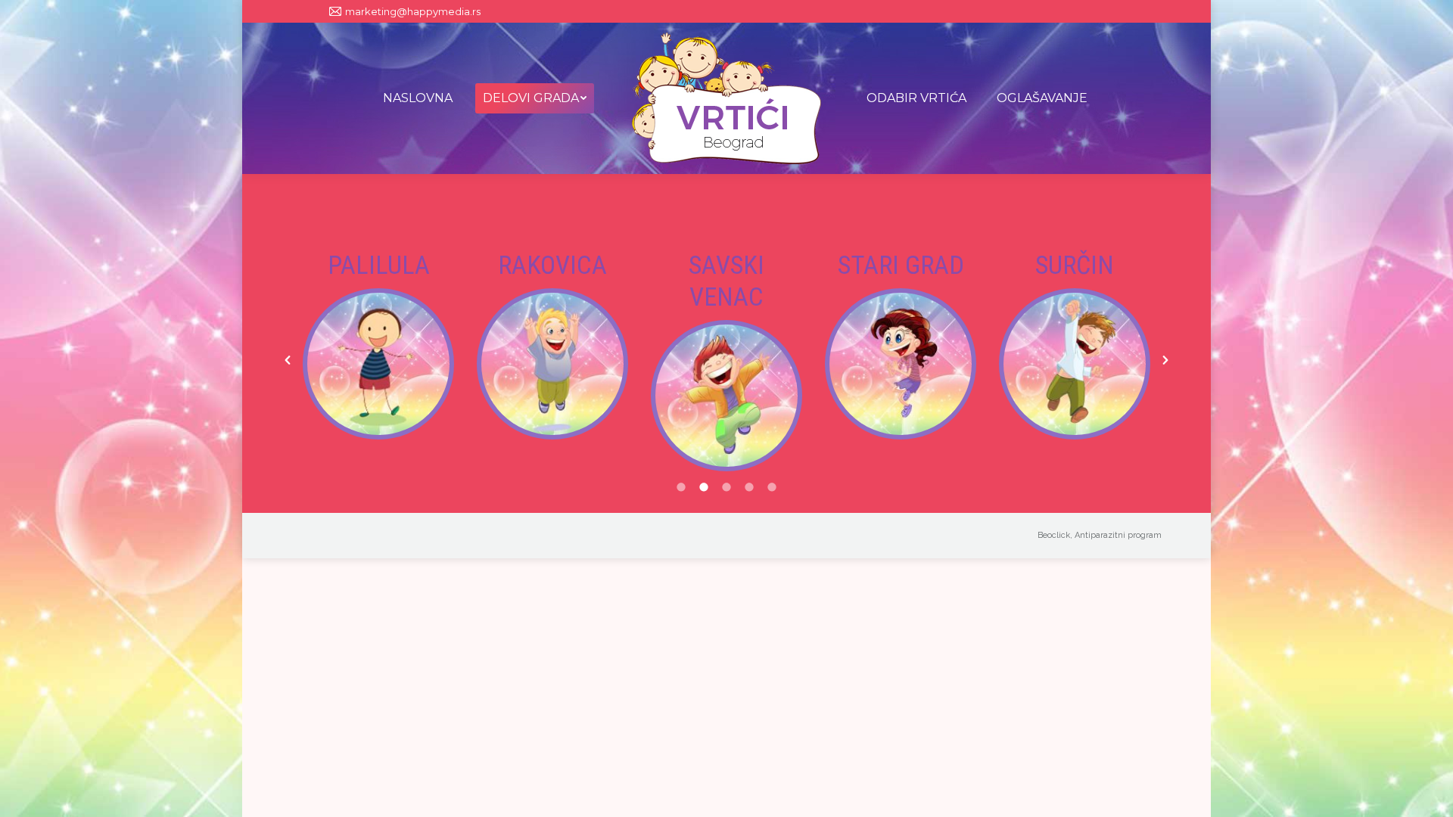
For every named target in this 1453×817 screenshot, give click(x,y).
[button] (287, 360)
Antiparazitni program (1118, 535)
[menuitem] (417, 98)
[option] (378, 344)
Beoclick (1054, 535)
